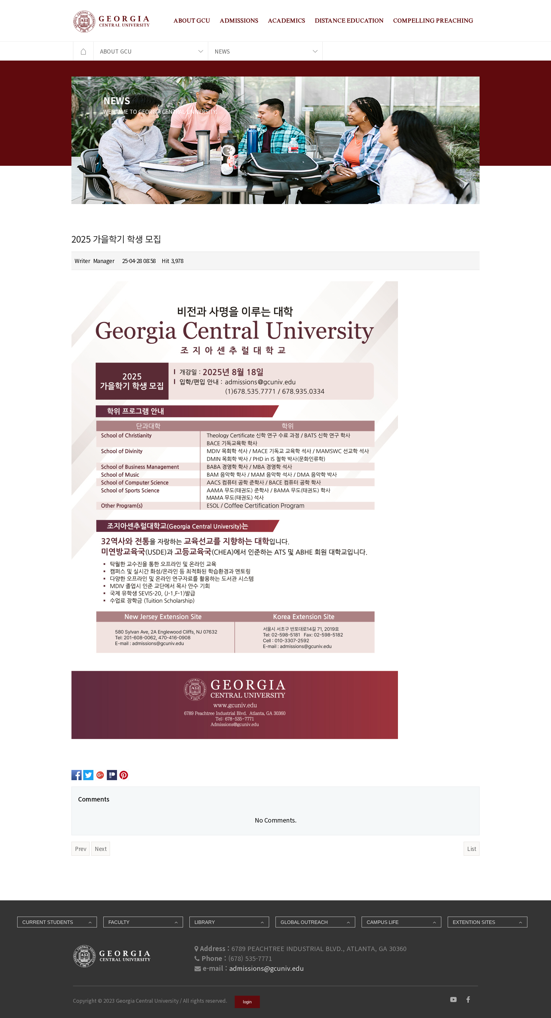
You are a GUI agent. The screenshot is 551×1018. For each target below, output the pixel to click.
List (471, 849)
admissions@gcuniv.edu (266, 968)
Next (101, 849)
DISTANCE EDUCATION (349, 20)
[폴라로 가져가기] (112, 774)
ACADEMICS (286, 20)
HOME (83, 51)
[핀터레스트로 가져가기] (124, 774)
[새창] (453, 998)
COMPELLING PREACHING (433, 20)
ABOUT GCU (191, 20)
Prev (80, 849)
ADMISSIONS (239, 20)
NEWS (222, 51)
